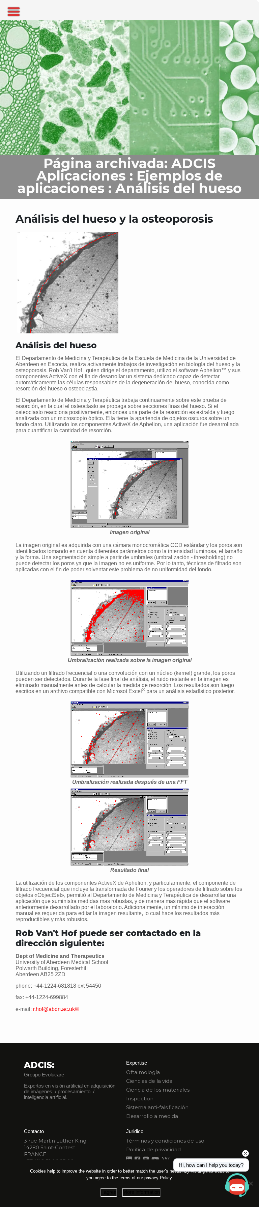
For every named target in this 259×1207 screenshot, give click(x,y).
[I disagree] (250, 1183)
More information (141, 1192)
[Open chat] (237, 1185)
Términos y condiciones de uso (165, 1140)
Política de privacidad (153, 1149)
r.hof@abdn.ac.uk (54, 1009)
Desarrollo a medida (152, 1116)
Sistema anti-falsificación (157, 1107)
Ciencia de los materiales (158, 1090)
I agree (108, 1192)
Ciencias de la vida (149, 1081)
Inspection (139, 1098)
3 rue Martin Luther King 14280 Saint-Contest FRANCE (55, 1147)
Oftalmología (143, 1072)
